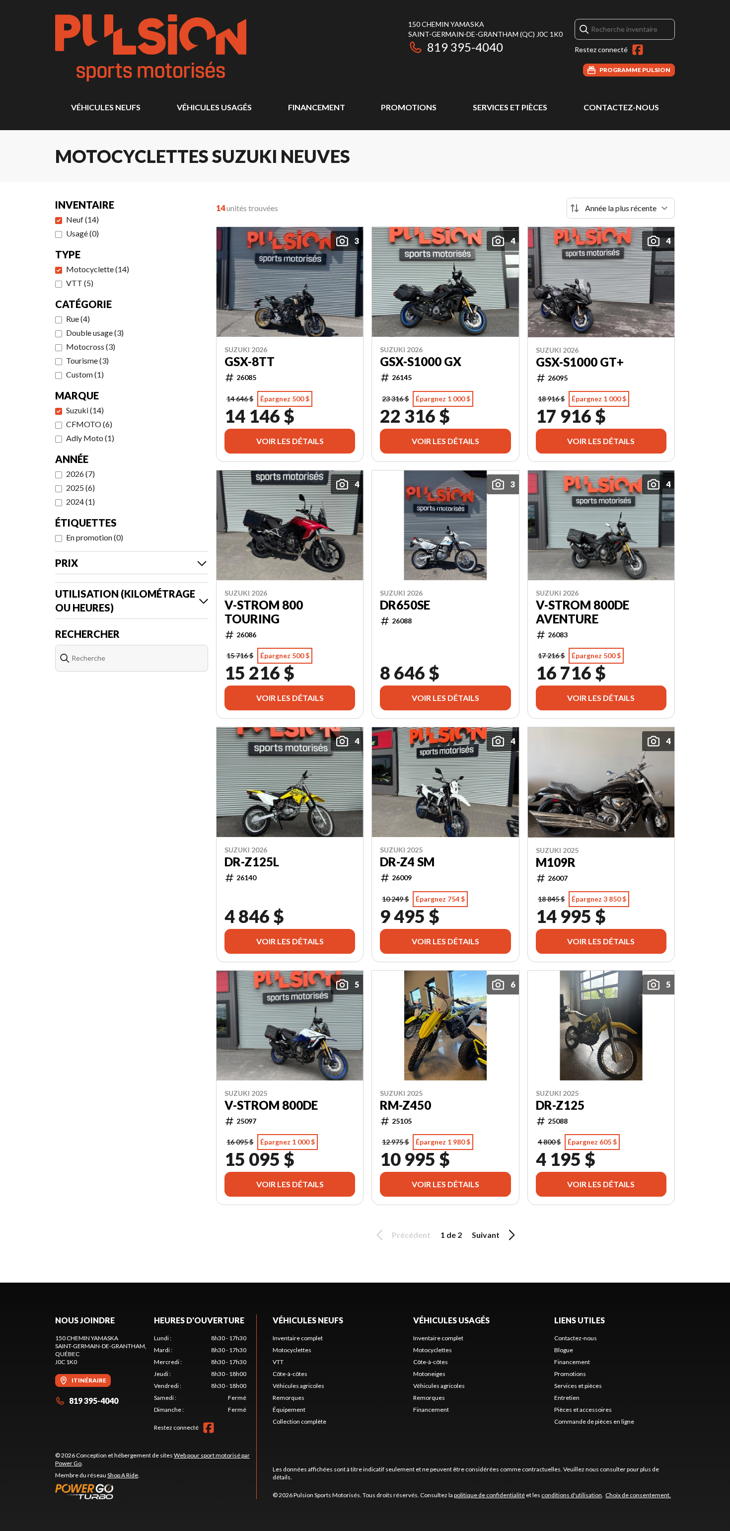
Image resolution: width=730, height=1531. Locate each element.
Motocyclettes (292, 1350)
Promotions (409, 107)
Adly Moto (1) (90, 438)
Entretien (567, 1397)
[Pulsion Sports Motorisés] (150, 47)
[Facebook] (638, 50)
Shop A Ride (122, 1475)
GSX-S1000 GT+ (580, 362)
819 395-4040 (465, 47)
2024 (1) (80, 501)
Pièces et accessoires (583, 1409)
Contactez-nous (621, 107)
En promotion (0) (94, 537)
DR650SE (405, 605)
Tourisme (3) (87, 360)
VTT (278, 1362)
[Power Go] (155, 1491)
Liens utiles (579, 1320)
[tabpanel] (200, 1374)
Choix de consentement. (638, 1495)
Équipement (289, 1409)
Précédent (411, 1234)
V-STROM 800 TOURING (263, 612)
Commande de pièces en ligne (594, 1421)
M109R (556, 862)
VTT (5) (79, 283)
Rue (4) (78, 318)
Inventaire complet (298, 1338)
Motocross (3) (90, 346)
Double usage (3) (95, 332)
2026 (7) (80, 473)
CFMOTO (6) (89, 424)
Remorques (288, 1397)
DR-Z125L (251, 862)
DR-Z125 (560, 1105)
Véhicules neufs (106, 107)
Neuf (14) (82, 219)
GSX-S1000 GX (420, 362)
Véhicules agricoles (298, 1385)
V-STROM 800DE (271, 1105)
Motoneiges (429, 1374)
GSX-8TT (249, 362)
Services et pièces (510, 107)
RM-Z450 (405, 1105)
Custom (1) (85, 374)
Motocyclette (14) (97, 269)
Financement (316, 107)
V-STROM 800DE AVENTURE (582, 612)
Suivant (486, 1234)
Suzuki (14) (85, 410)
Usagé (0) (82, 233)
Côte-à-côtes (290, 1374)
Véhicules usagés (214, 107)
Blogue (563, 1350)
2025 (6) (80, 487)
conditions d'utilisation (571, 1495)
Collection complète (299, 1421)
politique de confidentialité (489, 1495)
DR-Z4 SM (407, 862)
